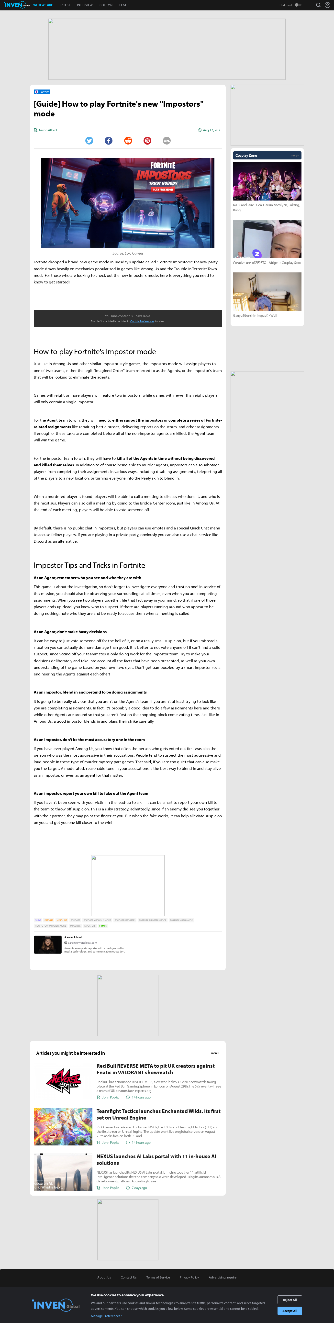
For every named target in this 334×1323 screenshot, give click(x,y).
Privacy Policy (189, 1277)
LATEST (65, 5)
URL (167, 140)
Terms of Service (158, 1277)
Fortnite (102, 925)
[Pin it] (147, 141)
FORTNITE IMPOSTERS (125, 920)
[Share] (108, 141)
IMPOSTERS (75, 925)
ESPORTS (49, 920)
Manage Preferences (105, 1316)
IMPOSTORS (90, 925)
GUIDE (38, 920)
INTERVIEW (85, 5)
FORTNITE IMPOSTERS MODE (152, 920)
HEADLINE (62, 920)
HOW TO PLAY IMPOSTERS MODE (50, 925)
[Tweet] (89, 141)
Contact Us (129, 1277)
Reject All (290, 1300)
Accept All (289, 1311)
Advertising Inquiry (223, 1277)
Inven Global (17, 5)
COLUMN (106, 5)
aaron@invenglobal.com (82, 942)
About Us (104, 1277)
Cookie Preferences (142, 321)
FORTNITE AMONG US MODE (97, 920)
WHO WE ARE (43, 5)
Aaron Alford (73, 937)
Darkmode (286, 5)
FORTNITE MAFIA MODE (181, 920)
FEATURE (125, 5)
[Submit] (128, 141)
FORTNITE (75, 920)
